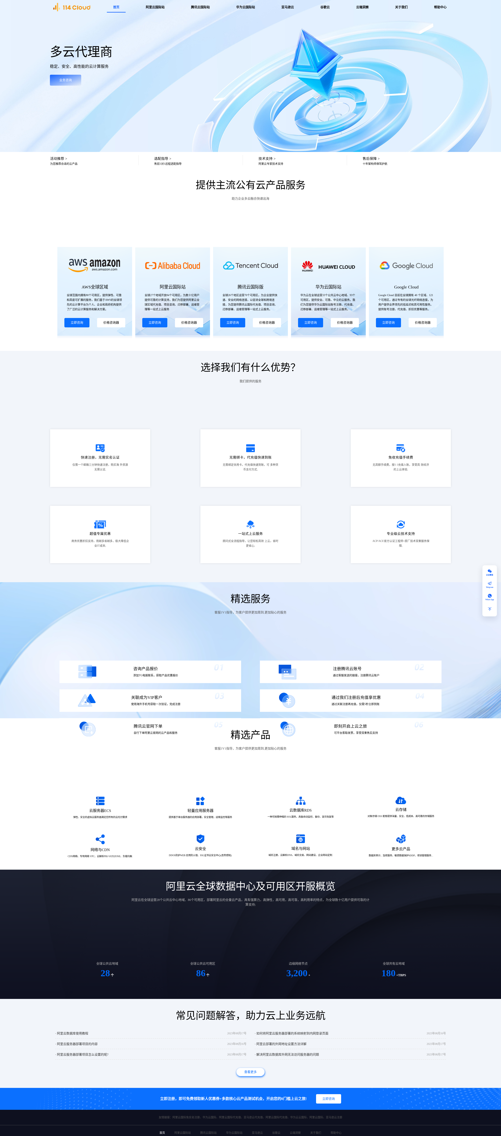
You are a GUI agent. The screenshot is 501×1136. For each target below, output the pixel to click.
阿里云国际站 (155, 7)
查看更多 (250, 1072)
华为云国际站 (245, 7)
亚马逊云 (287, 7)
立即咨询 (77, 322)
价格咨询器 (111, 322)
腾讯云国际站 (200, 7)
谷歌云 (325, 7)
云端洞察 (362, 7)
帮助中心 (440, 7)
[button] (490, 609)
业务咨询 (65, 80)
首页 (116, 7)
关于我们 (401, 7)
